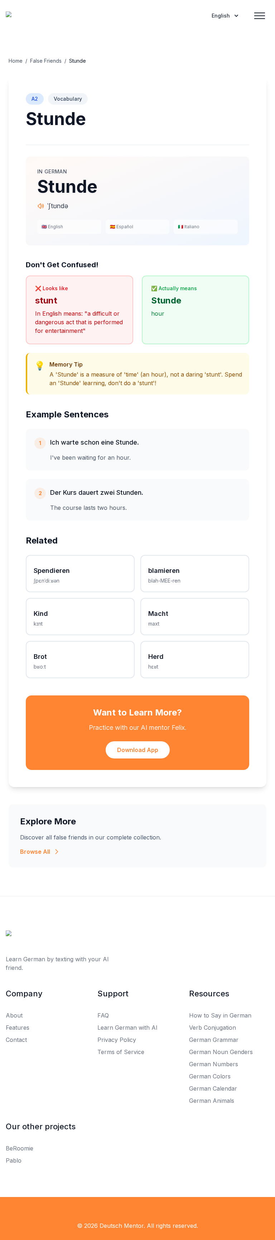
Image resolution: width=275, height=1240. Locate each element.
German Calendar (213, 1088)
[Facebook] (10, 1211)
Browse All (35, 851)
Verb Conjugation (212, 1027)
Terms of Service (120, 1051)
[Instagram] (41, 1211)
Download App (137, 749)
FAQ (103, 1015)
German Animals (211, 1100)
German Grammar (213, 1039)
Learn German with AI (127, 1027)
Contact (16, 1039)
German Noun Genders (221, 1051)
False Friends (46, 61)
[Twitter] (25, 1211)
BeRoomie (19, 1148)
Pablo (13, 1160)
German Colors (210, 1076)
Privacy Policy (116, 1039)
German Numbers (213, 1064)
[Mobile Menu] (259, 15)
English (221, 16)
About (14, 1015)
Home (16, 61)
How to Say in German (220, 1015)
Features (17, 1027)
